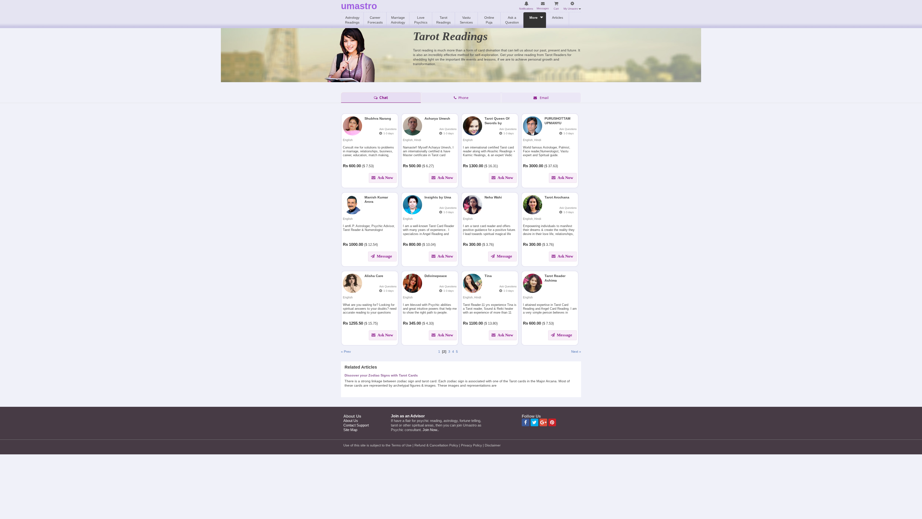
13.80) (493, 323)
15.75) (373, 323)
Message (384, 256)
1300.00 (476, 166)
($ (363, 166)
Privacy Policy (471, 445)
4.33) (430, 323)
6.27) (430, 166)
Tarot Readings (443, 20)
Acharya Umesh (437, 118)
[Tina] (472, 283)
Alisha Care (373, 276)
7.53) (370, 166)
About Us (350, 421)
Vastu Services (466, 20)
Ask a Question (512, 20)
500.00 (415, 166)
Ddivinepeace (436, 276)
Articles (557, 17)
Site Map (350, 430)
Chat (383, 97)
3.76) (490, 244)
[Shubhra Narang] (352, 126)
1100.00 (476, 323)
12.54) (373, 244)
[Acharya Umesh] (412, 126)
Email (543, 97)
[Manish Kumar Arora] (352, 204)
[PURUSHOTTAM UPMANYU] (532, 126)
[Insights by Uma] (412, 204)
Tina (488, 276)
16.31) (493, 166)
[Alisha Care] (352, 283)
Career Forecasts (375, 20)
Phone (462, 97)
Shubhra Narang (377, 118)
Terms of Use (401, 445)
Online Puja (489, 20)
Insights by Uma (438, 197)
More (533, 17)
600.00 (355, 166)
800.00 (415, 244)
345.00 (415, 323)
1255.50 (356, 323)
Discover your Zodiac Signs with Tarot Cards (381, 375)
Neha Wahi (493, 197)
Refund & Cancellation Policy (436, 445)
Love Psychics (420, 20)
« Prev (346, 351)
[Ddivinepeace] (412, 283)
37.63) (553, 166)
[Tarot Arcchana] (532, 204)
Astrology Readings (352, 20)
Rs (345, 166)
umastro (359, 6)
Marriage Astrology (398, 20)
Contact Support (356, 425)
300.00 (475, 244)
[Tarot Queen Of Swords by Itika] (472, 126)
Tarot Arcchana (557, 197)
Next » (576, 351)
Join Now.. (431, 430)
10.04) (431, 244)
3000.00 (536, 166)
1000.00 (356, 244)
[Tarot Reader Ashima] (532, 283)
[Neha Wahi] (472, 204)
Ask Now (385, 177)
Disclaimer (493, 445)
